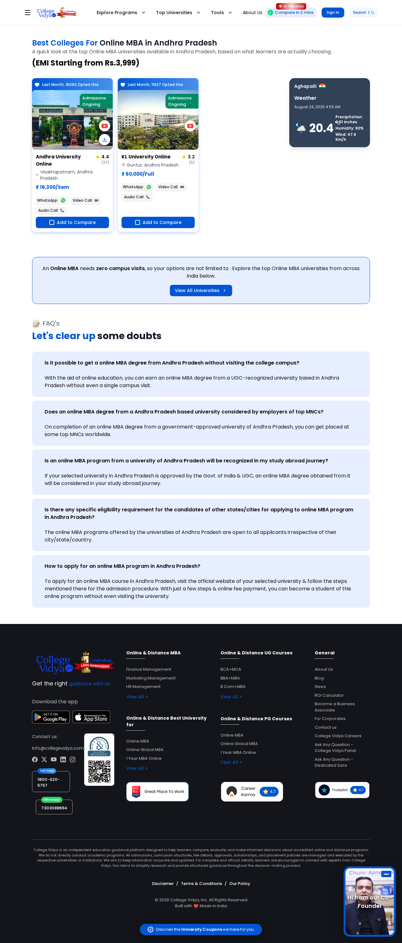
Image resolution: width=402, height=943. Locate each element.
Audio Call (48, 210)
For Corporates (330, 719)
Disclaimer (163, 884)
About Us (324, 669)
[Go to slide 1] (65, 146)
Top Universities (174, 12)
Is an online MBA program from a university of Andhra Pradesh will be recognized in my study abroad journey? (186, 460)
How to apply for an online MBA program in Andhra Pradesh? (122, 566)
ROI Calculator (329, 695)
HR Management (143, 687)
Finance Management (148, 669)
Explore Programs (117, 12)
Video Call (82, 200)
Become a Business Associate (335, 707)
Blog (319, 678)
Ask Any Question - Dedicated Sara (334, 762)
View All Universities (197, 290)
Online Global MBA (145, 750)
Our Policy (239, 884)
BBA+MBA (230, 678)
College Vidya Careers (338, 736)
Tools (217, 12)
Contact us (326, 727)
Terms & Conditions (201, 884)
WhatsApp (47, 200)
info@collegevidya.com (58, 748)
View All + (137, 697)
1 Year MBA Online (144, 758)
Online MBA (137, 741)
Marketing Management (151, 678)
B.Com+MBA (233, 687)
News (320, 687)
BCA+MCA (230, 669)
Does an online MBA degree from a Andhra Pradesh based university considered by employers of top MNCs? (184, 411)
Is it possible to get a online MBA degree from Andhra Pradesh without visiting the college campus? (172, 362)
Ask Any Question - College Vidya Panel (335, 748)
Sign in (333, 12)
